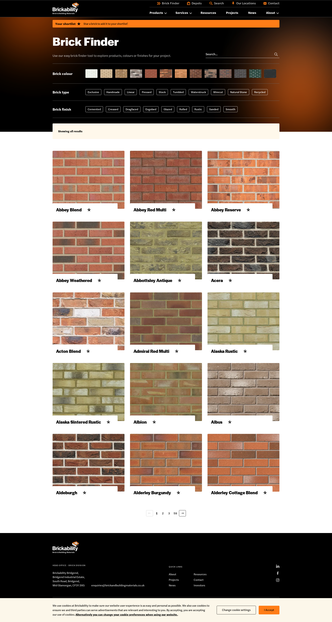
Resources (200, 574)
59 (175, 513)
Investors (199, 585)
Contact (199, 580)
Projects (174, 580)
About (172, 574)
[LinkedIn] (277, 566)
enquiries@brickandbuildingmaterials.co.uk (117, 585)
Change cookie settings (236, 610)
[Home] (66, 8)
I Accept (269, 610)
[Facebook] (277, 573)
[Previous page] (149, 513)
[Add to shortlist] (89, 209)
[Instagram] (277, 580)
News (172, 585)
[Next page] (182, 513)
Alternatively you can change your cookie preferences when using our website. (127, 614)
